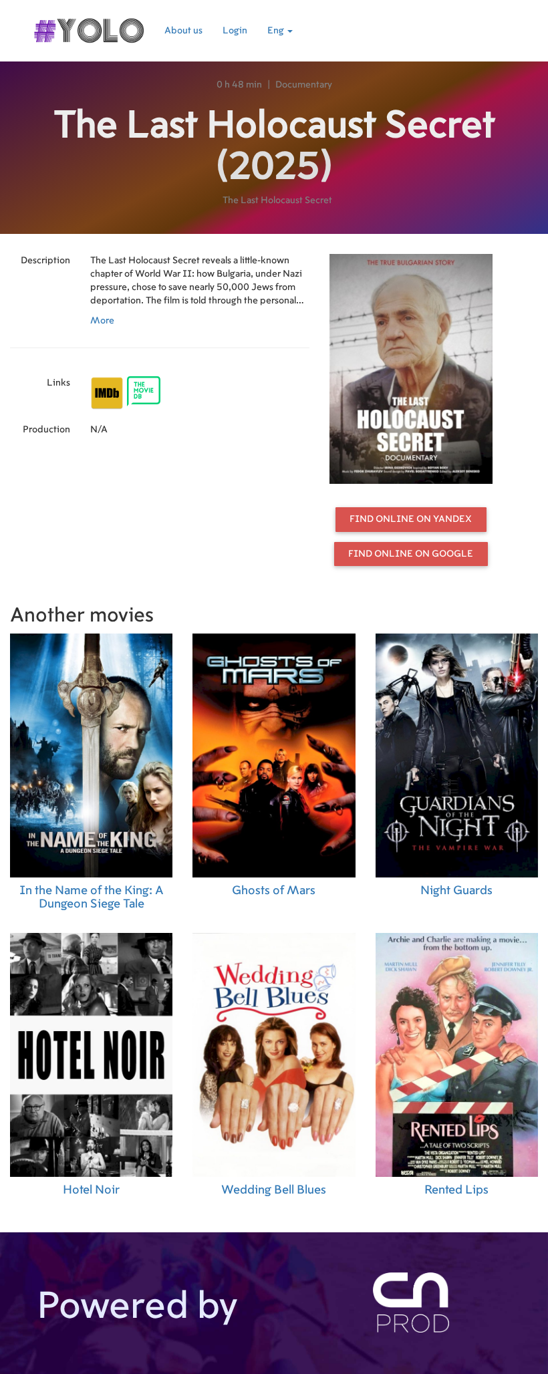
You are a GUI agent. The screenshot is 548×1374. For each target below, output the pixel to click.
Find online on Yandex (411, 519)
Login (235, 30)
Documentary (303, 85)
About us (183, 30)
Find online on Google (410, 554)
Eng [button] (276, 30)
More (102, 320)
